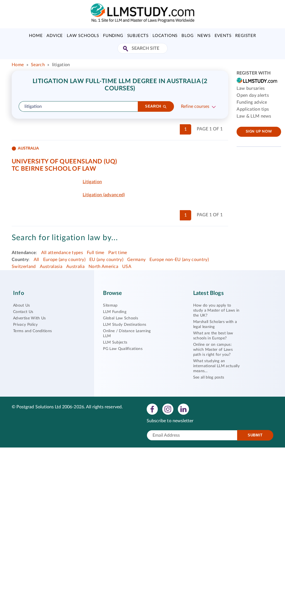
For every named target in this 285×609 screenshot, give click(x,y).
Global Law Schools (120, 318)
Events (223, 36)
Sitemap (110, 305)
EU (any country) (106, 259)
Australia (75, 266)
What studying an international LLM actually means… (216, 366)
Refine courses (195, 106)
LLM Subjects (115, 342)
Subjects (138, 36)
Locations (165, 36)
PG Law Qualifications (122, 349)
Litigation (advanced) (104, 195)
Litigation (92, 182)
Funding (113, 36)
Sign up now (259, 131)
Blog (187, 36)
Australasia (51, 266)
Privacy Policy (25, 325)
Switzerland (24, 266)
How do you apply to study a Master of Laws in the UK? (216, 310)
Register (245, 36)
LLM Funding (114, 312)
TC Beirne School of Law (54, 169)
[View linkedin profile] (183, 409)
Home (36, 36)
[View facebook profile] (152, 409)
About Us (21, 305)
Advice (54, 36)
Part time (117, 252)
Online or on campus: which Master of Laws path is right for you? (213, 350)
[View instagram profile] (167, 409)
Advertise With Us (29, 318)
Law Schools (83, 36)
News (203, 36)
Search (38, 65)
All (36, 259)
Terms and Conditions (32, 331)
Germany (136, 259)
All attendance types (62, 252)
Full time (95, 252)
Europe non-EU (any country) (179, 259)
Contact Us (23, 312)
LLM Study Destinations (124, 325)
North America (103, 266)
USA (126, 266)
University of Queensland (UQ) (64, 161)
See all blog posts (208, 377)
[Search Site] (126, 49)
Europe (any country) (64, 259)
